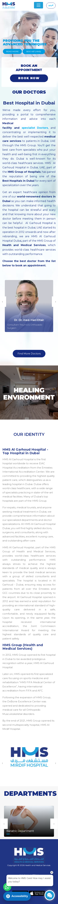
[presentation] (4, 824)
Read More (12, 51)
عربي (50, 4)
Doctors (41, 127)
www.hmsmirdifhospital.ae (29, 762)
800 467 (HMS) (34, 51)
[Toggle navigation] (38, 5)
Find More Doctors (29, 353)
